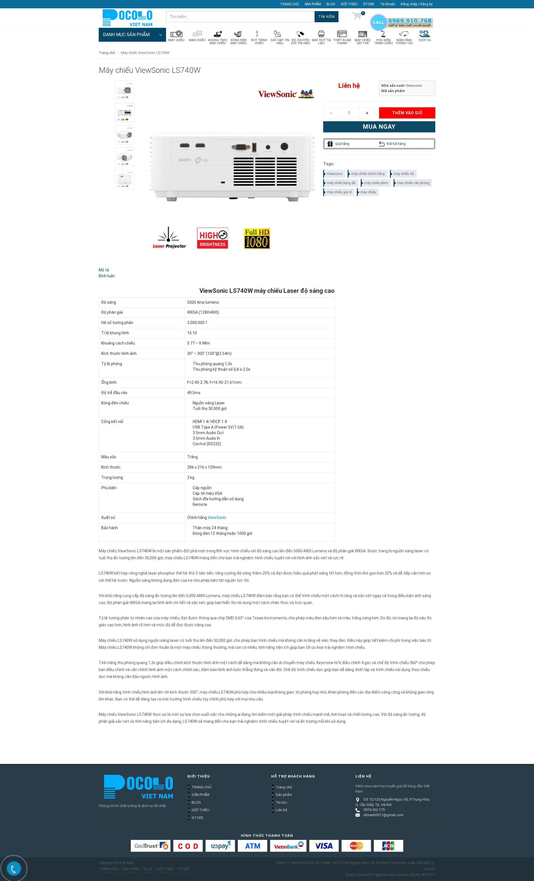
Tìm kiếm (326, 17)
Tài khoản (387, 4)
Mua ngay (379, 126)
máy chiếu (368, 192)
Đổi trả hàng (396, 144)
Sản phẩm (284, 795)
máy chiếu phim (376, 183)
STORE (368, 4)
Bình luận (107, 276)
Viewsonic (334, 174)
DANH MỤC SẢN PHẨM (126, 34)
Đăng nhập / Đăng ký (416, 4)
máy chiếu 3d (404, 174)
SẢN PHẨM (313, 4)
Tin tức (281, 802)
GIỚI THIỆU (349, 4)
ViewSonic (217, 517)
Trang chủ (107, 53)
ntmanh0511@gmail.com (384, 815)
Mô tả (104, 270)
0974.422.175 (374, 810)
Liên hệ (281, 810)
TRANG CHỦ (289, 4)
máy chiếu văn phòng (413, 183)
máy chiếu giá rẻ (339, 192)
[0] (356, 16)
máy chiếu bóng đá (341, 183)
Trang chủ (284, 787)
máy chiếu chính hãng (368, 174)
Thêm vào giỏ (407, 113)
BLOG (331, 4)
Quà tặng (341, 144)
